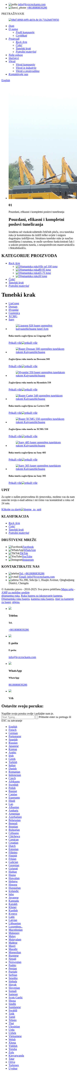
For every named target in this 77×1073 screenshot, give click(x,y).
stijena (15, 602)
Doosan (13, 306)
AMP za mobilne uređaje (15, 592)
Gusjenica (14, 313)
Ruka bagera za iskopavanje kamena (41, 595)
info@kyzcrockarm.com (31, 4)
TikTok (24, 553)
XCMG (13, 316)
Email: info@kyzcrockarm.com (37, 576)
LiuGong (14, 303)
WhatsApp (30, 550)
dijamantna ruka (10, 595)
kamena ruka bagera (42, 598)
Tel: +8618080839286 (31, 573)
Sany (11, 319)
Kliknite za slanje (11, 509)
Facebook (28, 546)
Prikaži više (15, 342)
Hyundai (13, 309)
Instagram (28, 559)
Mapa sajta (67, 589)
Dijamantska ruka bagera (15, 598)
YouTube (27, 556)
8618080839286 (18, 684)
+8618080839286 (37, 7)
